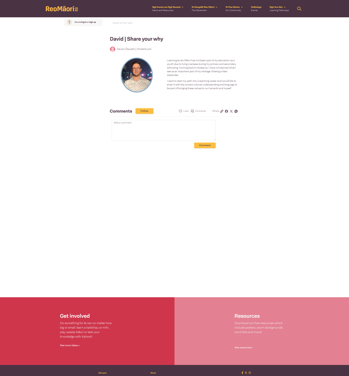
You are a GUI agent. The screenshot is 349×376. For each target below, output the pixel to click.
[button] (167, 8)
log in (83, 22)
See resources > (244, 347)
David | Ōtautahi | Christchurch (134, 49)
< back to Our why (122, 23)
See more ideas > (70, 345)
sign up (92, 22)
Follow (144, 111)
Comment (205, 145)
